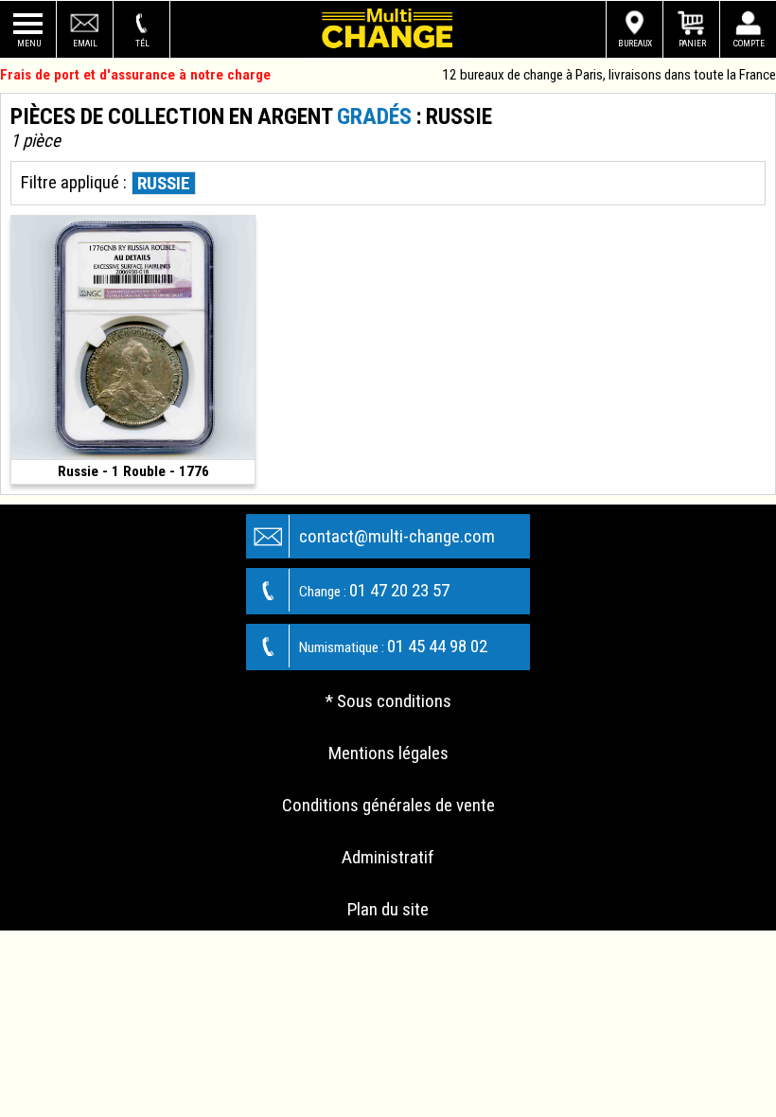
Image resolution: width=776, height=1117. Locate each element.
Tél (142, 43)
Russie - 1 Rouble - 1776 (133, 471)
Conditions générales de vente (388, 805)
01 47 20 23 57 (374, 590)
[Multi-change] (388, 29)
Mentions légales (388, 753)
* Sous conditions (388, 701)
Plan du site (388, 909)
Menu (29, 43)
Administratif (388, 857)
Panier (692, 43)
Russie (163, 183)
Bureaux (635, 43)
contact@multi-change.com (397, 536)
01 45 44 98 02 (393, 646)
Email (85, 43)
